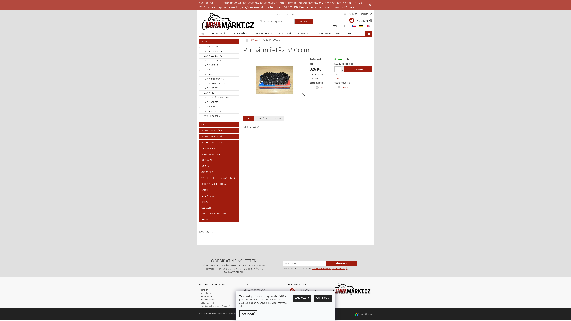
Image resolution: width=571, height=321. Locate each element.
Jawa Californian (214, 79)
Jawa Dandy (210, 107)
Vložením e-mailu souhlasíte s (315, 269)
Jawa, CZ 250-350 (213, 60)
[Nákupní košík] (292, 291)
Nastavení (248, 313)
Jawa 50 (208, 70)
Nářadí (205, 190)
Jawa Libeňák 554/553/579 (218, 97)
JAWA (204, 41)
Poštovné (285, 33)
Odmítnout (302, 298)
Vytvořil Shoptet (365, 314)
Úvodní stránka (202, 33)
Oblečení (206, 208)
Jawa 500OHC (211, 65)
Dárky (204, 202)
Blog (350, 33)
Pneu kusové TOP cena (213, 214)
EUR (343, 26)
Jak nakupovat (263, 33)
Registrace (366, 14)
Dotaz (345, 87)
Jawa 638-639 (211, 88)
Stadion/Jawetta (211, 154)
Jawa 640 (209, 93)
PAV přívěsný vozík (211, 142)
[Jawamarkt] (228, 22)
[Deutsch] (361, 26)
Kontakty (304, 33)
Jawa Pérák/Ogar (214, 51)
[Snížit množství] (342, 70)
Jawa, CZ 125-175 (213, 56)
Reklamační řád (207, 303)
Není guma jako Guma (254, 289)
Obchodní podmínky (329, 33)
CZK (335, 26)
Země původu (263, 118)
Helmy (204, 219)
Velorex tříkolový (211, 136)
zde (241, 306)
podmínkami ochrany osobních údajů (330, 268)
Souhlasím (323, 298)
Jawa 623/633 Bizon (215, 83)
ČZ (202, 124)
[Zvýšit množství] (342, 67)
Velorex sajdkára (211, 130)
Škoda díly (207, 172)
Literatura (207, 196)
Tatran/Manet (209, 148)
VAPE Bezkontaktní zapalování (218, 178)
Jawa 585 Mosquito (214, 111)
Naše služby (239, 33)
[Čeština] (354, 26)
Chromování (217, 33)
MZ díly (205, 166)
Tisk (321, 87)
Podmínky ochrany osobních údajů (215, 306)
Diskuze (278, 118)
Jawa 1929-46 (211, 46)
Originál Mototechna (213, 184)
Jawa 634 (209, 74)
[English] (368, 26)
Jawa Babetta (212, 102)
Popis (248, 118)
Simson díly (207, 160)
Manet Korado (212, 116)
